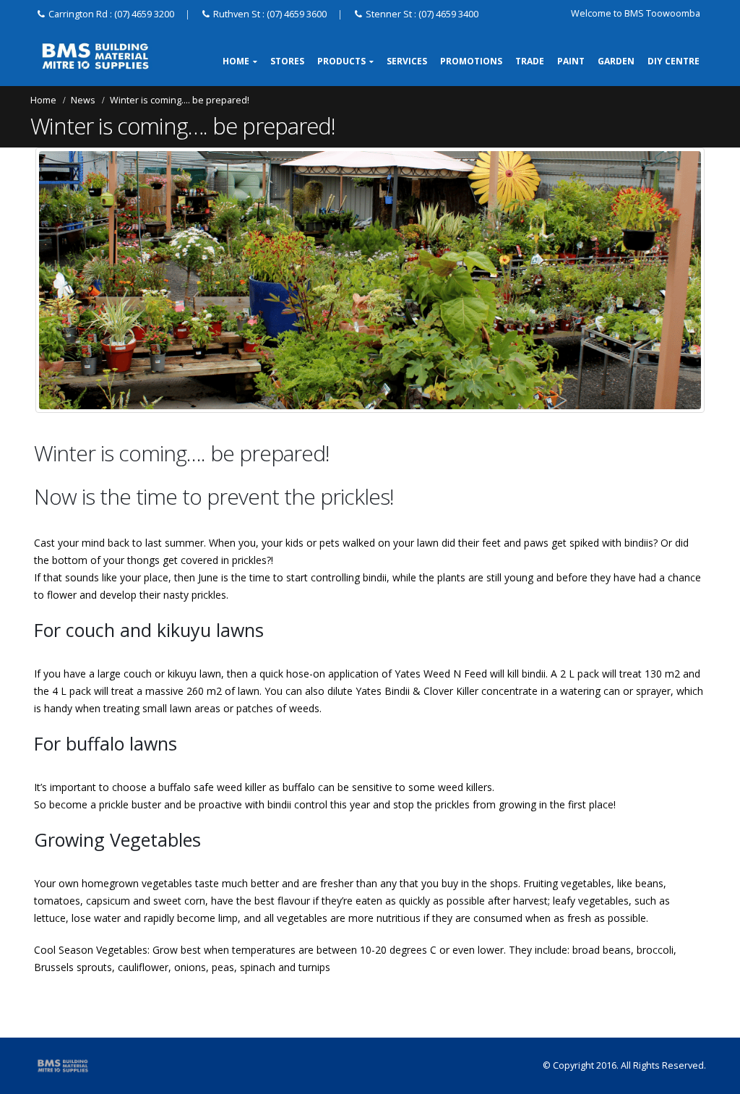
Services (407, 61)
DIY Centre (674, 61)
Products (341, 61)
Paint (571, 61)
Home (236, 61)
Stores (287, 61)
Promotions (471, 61)
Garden (616, 61)
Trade (529, 61)
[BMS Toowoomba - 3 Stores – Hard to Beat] (95, 56)
